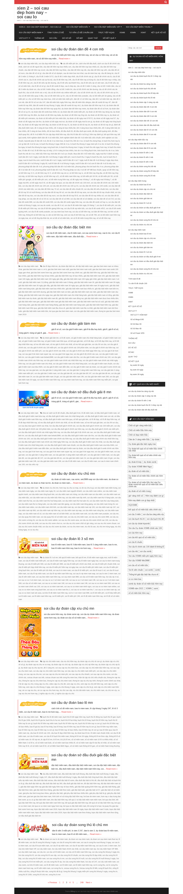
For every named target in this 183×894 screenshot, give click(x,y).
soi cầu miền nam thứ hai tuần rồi (75, 501)
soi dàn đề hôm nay (99, 212)
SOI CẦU (53, 38)
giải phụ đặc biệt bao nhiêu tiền (76, 793)
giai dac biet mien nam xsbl (58, 269)
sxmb (157, 570)
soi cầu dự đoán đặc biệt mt (141, 194)
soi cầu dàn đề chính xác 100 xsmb (93, 186)
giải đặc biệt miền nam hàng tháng (44, 305)
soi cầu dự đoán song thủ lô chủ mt (144, 220)
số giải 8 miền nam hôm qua (56, 341)
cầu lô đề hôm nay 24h (62, 80)
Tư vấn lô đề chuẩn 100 (81, 32)
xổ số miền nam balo (43, 743)
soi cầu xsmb (145, 551)
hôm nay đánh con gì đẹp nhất (141, 500)
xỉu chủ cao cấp (66, 690)
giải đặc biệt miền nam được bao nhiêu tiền (101, 298)
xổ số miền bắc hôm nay (138, 593)
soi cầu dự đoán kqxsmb (139, 523)
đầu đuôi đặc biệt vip (33, 783)
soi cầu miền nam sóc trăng (66, 494)
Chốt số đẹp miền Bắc (138, 435)
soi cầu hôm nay (135, 533)
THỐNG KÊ (39, 38)
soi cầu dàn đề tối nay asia (75, 192)
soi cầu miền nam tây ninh (76, 498)
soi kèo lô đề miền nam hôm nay (55, 593)
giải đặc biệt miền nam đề (48, 298)
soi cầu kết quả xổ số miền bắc (141, 537)
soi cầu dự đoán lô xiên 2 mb (141, 153)
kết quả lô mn (81, 558)
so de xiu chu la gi (86, 488)
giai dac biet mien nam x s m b (35, 269)
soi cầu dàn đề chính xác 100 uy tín (64, 186)
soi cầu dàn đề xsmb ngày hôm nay (68, 202)
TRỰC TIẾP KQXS (106, 32)
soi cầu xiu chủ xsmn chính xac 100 (94, 520)
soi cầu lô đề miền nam (71, 461)
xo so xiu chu (33, 530)
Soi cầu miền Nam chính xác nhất (65, 849)
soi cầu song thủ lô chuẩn (68, 855)
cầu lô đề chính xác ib (103, 76)
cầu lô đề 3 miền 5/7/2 (45, 76)
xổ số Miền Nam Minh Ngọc (58, 746)
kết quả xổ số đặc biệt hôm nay (101, 803)
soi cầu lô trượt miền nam (39, 846)
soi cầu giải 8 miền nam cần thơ (66, 357)
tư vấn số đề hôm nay (54, 215)
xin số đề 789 (91, 215)
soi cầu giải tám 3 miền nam (45, 373)
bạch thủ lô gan (110, 717)
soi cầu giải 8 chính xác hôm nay (102, 348)
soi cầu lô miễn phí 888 (53, 564)
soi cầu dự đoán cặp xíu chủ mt (142, 189)
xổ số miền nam (77, 740)
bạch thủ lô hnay (84, 720)
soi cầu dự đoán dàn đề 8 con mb (143, 116)
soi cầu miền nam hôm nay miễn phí (97, 380)
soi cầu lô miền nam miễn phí (34, 561)
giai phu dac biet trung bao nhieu (36, 793)
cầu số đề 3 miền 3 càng (86, 86)
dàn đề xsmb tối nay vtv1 (71, 105)
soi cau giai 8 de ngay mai (62, 354)
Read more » (64, 59)
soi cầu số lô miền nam (56, 852)
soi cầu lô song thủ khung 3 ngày (43, 842)
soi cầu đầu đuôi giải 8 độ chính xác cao (77, 432)
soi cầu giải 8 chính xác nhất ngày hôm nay (83, 351)
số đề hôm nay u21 (51, 176)
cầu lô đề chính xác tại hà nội (40, 80)
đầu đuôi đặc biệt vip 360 (52, 783)
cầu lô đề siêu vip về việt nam (92, 83)
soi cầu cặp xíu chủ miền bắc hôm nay (94, 668)
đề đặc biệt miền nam (84, 266)
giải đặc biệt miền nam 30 (84, 282)
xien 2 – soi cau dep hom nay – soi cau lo (33, 12)
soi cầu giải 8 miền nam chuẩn (100, 364)
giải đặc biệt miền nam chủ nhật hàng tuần (70, 295)
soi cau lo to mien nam (62, 570)
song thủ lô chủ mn (40, 875)
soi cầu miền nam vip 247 (106, 507)
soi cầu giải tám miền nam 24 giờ (46, 377)
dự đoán (155, 439)
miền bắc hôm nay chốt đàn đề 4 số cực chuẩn (54, 154)
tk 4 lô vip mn (35, 740)
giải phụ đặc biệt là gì (97, 793)
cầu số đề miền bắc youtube (77, 96)
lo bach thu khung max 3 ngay (71, 147)
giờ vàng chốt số (135, 496)
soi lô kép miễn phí (112, 593)
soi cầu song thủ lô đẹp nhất (90, 855)
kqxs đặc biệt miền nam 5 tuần (97, 809)
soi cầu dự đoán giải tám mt (141, 198)
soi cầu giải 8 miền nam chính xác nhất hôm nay (63, 360)
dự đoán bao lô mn (82, 733)
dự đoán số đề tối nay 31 (59, 125)
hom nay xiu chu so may (68, 488)
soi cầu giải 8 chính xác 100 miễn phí (42, 348)
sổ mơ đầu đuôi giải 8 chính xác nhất (52, 423)
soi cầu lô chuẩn (135, 542)
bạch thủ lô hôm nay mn (68, 723)
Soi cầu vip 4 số (112, 577)
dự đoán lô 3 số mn (50, 558)
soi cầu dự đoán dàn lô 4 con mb (143, 134)
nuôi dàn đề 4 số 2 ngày (28, 157)
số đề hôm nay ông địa (93, 173)
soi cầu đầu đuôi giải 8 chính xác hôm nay (67, 429)
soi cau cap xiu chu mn (33, 674)
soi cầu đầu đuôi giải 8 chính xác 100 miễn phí (94, 426)
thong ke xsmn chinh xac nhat (108, 681)
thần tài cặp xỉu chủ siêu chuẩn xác (92, 677)
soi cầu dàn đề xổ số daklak (81, 199)
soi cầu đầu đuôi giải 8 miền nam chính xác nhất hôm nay (95, 439)
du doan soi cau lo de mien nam (55, 839)
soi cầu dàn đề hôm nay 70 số (47, 189)
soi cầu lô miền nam (89, 461)
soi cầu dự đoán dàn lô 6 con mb (143, 144)
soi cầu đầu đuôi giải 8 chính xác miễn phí (102, 429)
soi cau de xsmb (43, 205)
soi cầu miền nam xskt (78, 514)
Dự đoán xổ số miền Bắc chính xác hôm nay (145, 477)
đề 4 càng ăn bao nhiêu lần (65, 128)
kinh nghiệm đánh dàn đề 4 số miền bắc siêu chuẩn (80, 138)
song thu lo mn (55, 875)
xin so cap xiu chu (29, 690)
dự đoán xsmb (150, 462)
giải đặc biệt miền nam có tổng (100, 295)
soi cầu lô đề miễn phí (105, 205)
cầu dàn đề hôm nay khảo (56, 70)
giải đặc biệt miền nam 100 (94, 276)
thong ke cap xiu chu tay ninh (84, 681)
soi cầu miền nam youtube (98, 514)
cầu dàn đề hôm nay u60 (97, 70)
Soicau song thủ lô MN (88, 868)
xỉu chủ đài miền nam (81, 690)
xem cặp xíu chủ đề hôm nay (92, 684)
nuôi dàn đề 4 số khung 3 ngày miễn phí (54, 157)
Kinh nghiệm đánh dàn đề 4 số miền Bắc (43, 138)
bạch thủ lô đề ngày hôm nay (74, 717)
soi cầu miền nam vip (65, 507)
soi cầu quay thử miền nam (29, 517)
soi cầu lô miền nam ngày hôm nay (60, 561)
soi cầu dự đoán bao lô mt (140, 185)
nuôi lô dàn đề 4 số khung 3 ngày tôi (33, 163)
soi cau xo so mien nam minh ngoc (78, 587)
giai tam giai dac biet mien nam (39, 796)
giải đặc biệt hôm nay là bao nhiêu (40, 276)
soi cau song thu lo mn (55, 858)
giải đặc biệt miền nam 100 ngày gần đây (47, 279)
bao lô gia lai (35, 727)
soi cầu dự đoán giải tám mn (73, 323)
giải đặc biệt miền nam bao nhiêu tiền (50, 289)
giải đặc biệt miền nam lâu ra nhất (79, 308)
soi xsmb (149, 570)
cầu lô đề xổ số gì (38, 86)
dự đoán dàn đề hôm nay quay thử (47, 109)
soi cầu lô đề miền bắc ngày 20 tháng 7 (80, 205)
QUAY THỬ (93, 38)
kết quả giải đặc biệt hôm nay (76, 803)
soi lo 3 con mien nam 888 (79, 593)
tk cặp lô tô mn (46, 740)
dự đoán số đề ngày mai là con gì (79, 122)
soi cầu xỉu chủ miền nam (78, 517)
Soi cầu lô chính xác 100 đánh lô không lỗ (146, 547)
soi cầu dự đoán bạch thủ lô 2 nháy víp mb (145, 405)
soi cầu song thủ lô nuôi (74, 858)
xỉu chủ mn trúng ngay (105, 527)
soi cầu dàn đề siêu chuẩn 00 (71, 189)
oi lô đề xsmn (65, 338)
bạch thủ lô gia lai (38, 720)
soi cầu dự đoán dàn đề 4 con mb (77, 49)
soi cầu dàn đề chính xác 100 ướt (35, 186)
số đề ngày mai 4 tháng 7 (80, 180)
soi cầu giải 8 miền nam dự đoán (83, 367)
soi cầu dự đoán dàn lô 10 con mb (143, 130)
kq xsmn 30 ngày (137, 374)
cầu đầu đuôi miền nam (52, 774)
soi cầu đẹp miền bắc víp (107, 27)
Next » (89, 882)
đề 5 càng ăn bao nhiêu (36, 131)
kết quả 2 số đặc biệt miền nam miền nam (85, 800)
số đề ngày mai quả (54, 183)
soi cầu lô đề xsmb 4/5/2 (95, 208)
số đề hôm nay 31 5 (43, 173)
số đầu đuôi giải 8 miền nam (105, 413)
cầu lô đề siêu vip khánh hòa (68, 83)
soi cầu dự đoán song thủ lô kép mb (144, 171)
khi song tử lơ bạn (94, 806)
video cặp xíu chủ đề (57, 684)
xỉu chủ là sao (90, 527)
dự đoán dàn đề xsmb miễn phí (73, 112)
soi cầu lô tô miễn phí (80, 570)
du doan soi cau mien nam (79, 839)
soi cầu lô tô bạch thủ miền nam (56, 736)
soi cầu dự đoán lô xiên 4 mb (141, 162)
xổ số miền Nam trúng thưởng (108, 746)
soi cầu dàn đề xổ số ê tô (104, 199)
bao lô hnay (58, 727)
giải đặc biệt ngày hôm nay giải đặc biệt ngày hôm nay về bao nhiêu (47, 787)
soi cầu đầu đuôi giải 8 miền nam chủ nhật (85, 442)
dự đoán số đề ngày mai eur (54, 122)
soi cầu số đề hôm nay (81, 212)
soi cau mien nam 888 (70, 577)
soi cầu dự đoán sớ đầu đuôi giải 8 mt (145, 208)
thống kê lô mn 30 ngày (79, 736)
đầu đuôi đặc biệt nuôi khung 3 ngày (62, 777)
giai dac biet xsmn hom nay (41, 273)
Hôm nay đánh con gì (154, 496)
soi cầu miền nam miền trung (106, 488)
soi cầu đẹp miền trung (138, 27)
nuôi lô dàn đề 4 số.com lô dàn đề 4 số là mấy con (95, 163)
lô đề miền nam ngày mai (97, 558)
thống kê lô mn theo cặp (98, 736)
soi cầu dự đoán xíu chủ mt (141, 225)
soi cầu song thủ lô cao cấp (46, 855)
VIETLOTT (23, 38)
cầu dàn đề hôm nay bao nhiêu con (57, 67)
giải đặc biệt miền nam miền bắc (35, 311)
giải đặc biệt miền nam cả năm (59, 292)
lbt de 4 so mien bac (55, 141)
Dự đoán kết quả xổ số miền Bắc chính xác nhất (145, 450)
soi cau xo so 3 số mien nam (30, 580)
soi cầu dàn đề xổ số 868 (59, 199)
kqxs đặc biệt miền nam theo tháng (77, 813)
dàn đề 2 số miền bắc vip (102, 99)
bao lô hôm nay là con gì (86, 727)
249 (82, 882)
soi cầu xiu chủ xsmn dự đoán (54, 527)
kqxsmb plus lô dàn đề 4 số (35, 141)
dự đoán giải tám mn (51, 338)
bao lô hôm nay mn (26, 730)
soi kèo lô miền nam (35, 865)
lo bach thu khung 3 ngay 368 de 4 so (54, 144)
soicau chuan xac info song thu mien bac (61, 677)
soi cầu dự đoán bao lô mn (72, 703)
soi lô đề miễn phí (97, 593)
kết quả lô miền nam (67, 558)
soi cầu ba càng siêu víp (153, 514)
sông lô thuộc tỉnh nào (39, 871)
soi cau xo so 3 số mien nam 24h (82, 580)
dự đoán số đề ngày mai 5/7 (105, 118)
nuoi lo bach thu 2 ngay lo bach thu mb (86, 157)
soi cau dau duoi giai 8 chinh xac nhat (33, 426)
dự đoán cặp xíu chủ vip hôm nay (84, 665)
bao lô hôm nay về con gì (89, 730)
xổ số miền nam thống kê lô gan (82, 746)
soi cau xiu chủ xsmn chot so (50, 523)
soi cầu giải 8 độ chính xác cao (86, 354)
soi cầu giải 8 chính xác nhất (54, 351)
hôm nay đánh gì (96, 134)
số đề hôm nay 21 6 (26, 173)
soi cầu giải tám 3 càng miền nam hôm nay (83, 370)
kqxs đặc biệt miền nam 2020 (45, 809)
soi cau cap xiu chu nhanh (79, 674)
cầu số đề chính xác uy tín (107, 93)
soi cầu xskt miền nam (107, 862)
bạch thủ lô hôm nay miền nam (45, 723)
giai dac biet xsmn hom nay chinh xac (68, 273)
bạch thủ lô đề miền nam (52, 717)
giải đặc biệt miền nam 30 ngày (107, 282)
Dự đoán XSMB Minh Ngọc (140, 467)
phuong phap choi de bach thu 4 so (89, 167)
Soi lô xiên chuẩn (135, 570)
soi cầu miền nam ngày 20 (45, 491)
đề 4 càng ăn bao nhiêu (43, 128)
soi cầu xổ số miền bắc (138, 565)
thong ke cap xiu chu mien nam (59, 681)
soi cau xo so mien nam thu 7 (82, 590)
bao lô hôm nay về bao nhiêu (66, 730)
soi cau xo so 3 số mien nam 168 (55, 580)
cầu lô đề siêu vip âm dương (45, 83)
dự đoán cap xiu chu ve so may (38, 665)
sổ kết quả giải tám (75, 341)
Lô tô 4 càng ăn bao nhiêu (63, 150)
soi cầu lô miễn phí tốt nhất (41, 570)
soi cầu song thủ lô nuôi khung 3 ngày (100, 858)
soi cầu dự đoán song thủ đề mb (143, 166)
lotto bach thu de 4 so (106, 150)
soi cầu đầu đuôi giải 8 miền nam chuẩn (60, 445)
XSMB (122, 32)
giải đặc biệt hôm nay (92, 273)
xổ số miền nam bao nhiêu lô (64, 743)
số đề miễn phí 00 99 (89, 176)
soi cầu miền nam (44, 849)
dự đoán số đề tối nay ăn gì (102, 125)
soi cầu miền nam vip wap (71, 510)
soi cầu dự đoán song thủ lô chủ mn (80, 825)
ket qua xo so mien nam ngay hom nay (47, 806)
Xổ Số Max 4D (136, 329)
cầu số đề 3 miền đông (46, 89)
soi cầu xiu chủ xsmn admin (47, 520)
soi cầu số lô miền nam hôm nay (92, 577)
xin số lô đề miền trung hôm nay (83, 218)
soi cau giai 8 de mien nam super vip (36, 354)
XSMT (143, 32)
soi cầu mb (133, 551)
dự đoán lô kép (135, 462)
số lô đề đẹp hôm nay (103, 341)
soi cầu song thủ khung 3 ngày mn (105, 852)
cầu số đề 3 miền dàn (105, 86)
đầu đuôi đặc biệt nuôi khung (73, 774)
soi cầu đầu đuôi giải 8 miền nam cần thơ (78, 436)
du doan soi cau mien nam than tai (104, 839)
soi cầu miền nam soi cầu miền (90, 494)
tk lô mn (56, 740)
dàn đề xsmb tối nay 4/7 (101, 102)
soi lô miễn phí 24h (72, 596)
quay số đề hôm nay (110, 170)
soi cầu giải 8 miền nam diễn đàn (56, 367)
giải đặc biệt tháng (109, 787)
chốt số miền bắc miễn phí (62, 99)
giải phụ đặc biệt (56, 793)
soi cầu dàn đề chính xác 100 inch (76, 183)
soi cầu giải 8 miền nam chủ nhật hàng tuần (70, 364)
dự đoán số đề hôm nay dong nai (99, 112)
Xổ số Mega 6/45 (137, 319)
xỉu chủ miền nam (97, 690)
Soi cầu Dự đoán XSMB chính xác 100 (145, 528)
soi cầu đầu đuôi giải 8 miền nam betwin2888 (43, 436)
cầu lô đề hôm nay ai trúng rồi (84, 80)
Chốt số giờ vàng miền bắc (140, 425)
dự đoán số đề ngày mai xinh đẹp (35, 125)
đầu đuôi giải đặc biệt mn (73, 783)
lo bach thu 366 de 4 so (73, 141)
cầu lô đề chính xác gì (84, 76)
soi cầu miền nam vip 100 (85, 507)
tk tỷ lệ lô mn (65, 740)
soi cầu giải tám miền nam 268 (97, 377)
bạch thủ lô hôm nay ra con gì (90, 723)
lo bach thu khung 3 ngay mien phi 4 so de (87, 144)
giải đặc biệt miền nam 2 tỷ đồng (35, 282)
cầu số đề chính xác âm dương (85, 89)
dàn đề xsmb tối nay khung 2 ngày (46, 105)
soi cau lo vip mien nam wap (84, 574)
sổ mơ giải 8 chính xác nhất (61, 344)
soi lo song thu (99, 865)
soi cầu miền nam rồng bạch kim (41, 494)
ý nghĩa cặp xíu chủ (46, 694)
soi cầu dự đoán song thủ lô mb (142, 176)
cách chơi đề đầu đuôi (87, 64)
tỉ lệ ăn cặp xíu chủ (26, 684)
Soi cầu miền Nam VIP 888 (107, 849)
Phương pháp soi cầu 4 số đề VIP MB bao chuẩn (82, 170)
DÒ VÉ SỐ (66, 38)
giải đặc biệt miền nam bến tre (107, 289)
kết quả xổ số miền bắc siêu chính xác (144, 510)
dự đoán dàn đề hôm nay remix (74, 109)
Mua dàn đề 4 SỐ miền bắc (84, 154)
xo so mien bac (135, 579)
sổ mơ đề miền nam (41, 344)
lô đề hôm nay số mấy (43, 150)
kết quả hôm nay (110, 134)
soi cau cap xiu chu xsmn (100, 674)
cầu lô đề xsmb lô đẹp (55, 86)
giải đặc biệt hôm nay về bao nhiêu (69, 276)
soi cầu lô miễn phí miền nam (90, 567)
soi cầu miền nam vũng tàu (93, 510)
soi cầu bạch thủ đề (155, 519)
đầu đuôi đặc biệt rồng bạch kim (90, 777)
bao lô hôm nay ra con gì (44, 730)
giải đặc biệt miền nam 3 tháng (61, 282)
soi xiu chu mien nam (75, 527)
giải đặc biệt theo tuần (61, 790)
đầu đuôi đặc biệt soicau (43, 780)
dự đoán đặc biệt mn (67, 266)
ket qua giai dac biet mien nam (61, 311)
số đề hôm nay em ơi (60, 173)
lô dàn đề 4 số (28, 150)
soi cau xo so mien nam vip (106, 590)
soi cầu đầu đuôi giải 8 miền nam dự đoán (66, 448)
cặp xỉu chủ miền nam (51, 661)
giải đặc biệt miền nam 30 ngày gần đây (34, 286)
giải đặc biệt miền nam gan (29, 302)
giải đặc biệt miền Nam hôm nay (98, 305)
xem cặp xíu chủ (73, 684)
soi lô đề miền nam (51, 865)
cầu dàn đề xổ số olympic (52, 73)
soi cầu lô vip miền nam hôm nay (59, 574)
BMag (72, 891)
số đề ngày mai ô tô (37, 183)
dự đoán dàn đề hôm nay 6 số (93, 105)
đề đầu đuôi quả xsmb (82, 131)
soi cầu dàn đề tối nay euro (45, 196)
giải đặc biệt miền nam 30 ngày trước (94, 286)
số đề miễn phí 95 (105, 176)
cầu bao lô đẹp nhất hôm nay (62, 733)
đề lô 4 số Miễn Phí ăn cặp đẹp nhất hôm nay (48, 134)
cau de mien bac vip (92, 73)
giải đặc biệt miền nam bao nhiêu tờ (80, 289)
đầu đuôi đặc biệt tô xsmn (64, 780)
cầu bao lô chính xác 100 (40, 733)
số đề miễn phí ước (40, 180)
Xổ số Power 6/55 (137, 333)
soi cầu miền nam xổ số (32, 514)
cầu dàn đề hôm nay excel (34, 70)
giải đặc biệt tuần (78, 790)
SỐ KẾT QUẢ (108, 38)
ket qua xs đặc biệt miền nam (74, 806)
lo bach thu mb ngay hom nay (95, 147)
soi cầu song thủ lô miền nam (34, 858)
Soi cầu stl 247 (91, 862)
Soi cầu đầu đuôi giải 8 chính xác (62, 426)
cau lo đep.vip (70, 86)
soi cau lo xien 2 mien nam (106, 574)
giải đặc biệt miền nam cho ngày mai (38, 295)
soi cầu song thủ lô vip (53, 862)
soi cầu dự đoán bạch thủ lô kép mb (144, 93)
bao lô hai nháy (47, 727)
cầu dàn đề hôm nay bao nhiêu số (85, 67)
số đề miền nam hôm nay (70, 176)
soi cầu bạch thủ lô (136, 519)
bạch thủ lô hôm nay (100, 720)
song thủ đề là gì (55, 871)
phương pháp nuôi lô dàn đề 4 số (48, 170)
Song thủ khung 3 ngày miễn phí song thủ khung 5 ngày (85, 871)
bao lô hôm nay (70, 727)
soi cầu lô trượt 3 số (98, 570)
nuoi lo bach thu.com (31, 160)
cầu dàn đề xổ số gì (33, 73)
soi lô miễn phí (58, 596)
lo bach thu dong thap (92, 141)
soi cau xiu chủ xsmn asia (69, 520)
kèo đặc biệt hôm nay (59, 800)
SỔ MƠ (79, 38)
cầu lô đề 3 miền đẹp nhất (65, 76)
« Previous (52, 882)
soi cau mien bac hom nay (61, 212)
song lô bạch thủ (105, 868)
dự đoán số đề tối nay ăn (80, 125)
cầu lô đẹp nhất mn (50, 266)
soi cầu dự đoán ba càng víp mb (143, 84)
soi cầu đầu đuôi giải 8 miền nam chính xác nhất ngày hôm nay (43, 442)
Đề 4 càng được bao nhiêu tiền (89, 128)
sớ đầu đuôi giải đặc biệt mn (30, 816)
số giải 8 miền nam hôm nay (33, 341)
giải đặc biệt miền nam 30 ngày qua (65, 286)
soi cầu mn (114, 514)
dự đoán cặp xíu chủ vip (60, 665)
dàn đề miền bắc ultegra (81, 102)
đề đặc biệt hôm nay (92, 783)
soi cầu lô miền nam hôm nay (48, 380)
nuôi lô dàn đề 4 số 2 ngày (51, 160)
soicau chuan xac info (35, 677)
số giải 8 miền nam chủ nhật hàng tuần (86, 338)
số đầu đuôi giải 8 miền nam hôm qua (57, 419)
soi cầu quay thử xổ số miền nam (54, 517)
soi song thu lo (57, 868)
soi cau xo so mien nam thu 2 (58, 590)
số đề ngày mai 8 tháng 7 (101, 180)
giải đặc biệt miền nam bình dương (32, 292)
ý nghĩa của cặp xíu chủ (64, 694)
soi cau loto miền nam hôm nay (48, 577)
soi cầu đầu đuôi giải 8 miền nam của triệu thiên (95, 445)
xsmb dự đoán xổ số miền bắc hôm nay (145, 584)
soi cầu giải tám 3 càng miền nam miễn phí (70, 455)
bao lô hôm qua (106, 730)
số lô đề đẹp (89, 341)
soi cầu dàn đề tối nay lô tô (67, 196)
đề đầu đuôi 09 (67, 131)
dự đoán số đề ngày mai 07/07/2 (80, 118)
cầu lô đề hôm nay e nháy (107, 80)
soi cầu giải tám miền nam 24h (72, 377)
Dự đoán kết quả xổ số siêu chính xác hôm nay (144, 456)
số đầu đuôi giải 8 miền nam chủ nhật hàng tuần (65, 416)
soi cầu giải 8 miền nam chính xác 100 (95, 357)
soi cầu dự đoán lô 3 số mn (72, 539)
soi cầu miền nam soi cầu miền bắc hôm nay (47, 498)
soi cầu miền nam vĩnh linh (45, 507)
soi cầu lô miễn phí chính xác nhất (77, 564)
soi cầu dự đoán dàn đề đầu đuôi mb (144, 125)
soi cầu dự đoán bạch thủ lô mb (142, 98)
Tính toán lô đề (55, 32)
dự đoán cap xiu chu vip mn (32, 668)
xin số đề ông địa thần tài (39, 218)
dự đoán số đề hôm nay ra (98, 115)
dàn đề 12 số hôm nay (82, 99)
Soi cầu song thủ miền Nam (73, 862)
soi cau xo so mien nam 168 (53, 583)
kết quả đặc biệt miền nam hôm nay (50, 803)
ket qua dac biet (108, 800)
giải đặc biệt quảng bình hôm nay (88, 787)
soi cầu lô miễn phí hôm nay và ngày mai (62, 567)
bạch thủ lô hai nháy (69, 720)
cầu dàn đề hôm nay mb (76, 70)
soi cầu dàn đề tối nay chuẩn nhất (100, 192)
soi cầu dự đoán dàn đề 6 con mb (143, 111)
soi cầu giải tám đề (64, 373)
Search (158, 48)
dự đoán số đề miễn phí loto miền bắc (51, 118)
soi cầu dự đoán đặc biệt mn (68, 227)
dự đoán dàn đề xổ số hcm (97, 109)
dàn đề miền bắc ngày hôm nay (58, 102)
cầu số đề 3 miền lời (64, 89)
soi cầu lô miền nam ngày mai (86, 561)
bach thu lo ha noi (53, 720)
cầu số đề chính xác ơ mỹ (36, 93)
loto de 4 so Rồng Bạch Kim (85, 150)
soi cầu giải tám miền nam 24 (74, 458)
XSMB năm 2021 (135, 588)
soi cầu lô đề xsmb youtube (39, 212)
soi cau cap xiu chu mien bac (66, 668)
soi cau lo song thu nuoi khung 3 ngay (96, 842)
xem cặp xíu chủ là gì (84, 687)
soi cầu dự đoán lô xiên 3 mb (141, 157)
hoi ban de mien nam (92, 796)
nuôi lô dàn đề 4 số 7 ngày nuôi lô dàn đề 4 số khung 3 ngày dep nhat (90, 160)
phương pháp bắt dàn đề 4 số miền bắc (58, 167)
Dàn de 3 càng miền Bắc (139, 439)
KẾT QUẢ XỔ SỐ (158, 32)
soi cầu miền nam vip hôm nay (48, 510)
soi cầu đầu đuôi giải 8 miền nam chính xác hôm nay (51, 439)
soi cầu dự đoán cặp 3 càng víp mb (144, 102)
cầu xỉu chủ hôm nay (69, 661)
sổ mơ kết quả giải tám (82, 344)
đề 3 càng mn (49, 668)
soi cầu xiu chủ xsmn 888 (99, 517)
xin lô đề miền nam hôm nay (92, 596)
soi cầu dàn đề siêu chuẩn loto (96, 189)
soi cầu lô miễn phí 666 (34, 564)
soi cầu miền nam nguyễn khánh (69, 491)
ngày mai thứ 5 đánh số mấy (107, 154)
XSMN (133, 32)
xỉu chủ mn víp (111, 690)
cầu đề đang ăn (107, 73)
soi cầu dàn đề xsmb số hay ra (95, 202)
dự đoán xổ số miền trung (139, 491)
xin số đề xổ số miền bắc (60, 218)
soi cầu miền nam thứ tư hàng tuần (32, 504)
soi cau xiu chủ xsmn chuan (105, 523)
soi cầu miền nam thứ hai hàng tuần (47, 501)
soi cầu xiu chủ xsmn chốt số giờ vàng (78, 523)
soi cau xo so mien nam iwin (52, 587)
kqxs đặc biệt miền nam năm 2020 (48, 813)
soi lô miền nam (25, 596)
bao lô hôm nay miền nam (107, 727)
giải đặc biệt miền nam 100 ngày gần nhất (80, 279)
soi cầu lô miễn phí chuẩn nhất (104, 564)
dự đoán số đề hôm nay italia (49, 115)
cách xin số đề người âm (32, 67)
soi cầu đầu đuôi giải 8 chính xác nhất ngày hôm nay (39, 432)
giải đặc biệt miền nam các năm (84, 292)
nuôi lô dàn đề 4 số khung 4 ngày (61, 163)
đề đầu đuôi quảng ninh (101, 131)
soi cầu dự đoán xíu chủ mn (73, 473)
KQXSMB (132, 505)
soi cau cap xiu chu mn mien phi (55, 674)
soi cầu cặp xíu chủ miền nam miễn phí (80, 671)
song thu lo (113, 871)
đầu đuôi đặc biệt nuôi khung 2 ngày (100, 774)
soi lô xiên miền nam (42, 868)
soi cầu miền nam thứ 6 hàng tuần (100, 498)
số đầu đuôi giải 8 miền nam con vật (99, 416)
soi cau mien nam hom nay (71, 380)
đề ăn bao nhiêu (53, 131)
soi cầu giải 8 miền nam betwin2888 (39, 357)
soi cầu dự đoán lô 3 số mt (140, 203)
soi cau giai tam (32, 370)
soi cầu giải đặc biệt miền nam (86, 311)
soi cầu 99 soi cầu (99, 344)
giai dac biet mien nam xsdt (81, 269)
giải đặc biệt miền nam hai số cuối (90, 302)
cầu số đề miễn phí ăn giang (100, 96)
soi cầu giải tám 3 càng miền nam (52, 370)
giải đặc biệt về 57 (93, 790)
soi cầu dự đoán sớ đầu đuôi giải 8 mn (81, 392)
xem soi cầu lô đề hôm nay (74, 215)
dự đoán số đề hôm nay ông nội (74, 115)
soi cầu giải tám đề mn (101, 373)
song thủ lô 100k (25, 875)
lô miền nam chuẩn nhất (100, 733)
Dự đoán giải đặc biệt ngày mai (142, 444)
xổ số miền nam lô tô (38, 746)
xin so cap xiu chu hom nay (48, 690)
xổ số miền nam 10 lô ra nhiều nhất (99, 740)
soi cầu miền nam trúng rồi (104, 504)
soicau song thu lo (71, 868)
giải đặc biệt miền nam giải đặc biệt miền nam (58, 302)
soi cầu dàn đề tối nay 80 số (52, 192)
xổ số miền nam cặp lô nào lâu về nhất (91, 743)
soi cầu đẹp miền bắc (77, 27)
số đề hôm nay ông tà (34, 176)
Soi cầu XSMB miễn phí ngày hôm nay (145, 556)
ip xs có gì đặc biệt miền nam (38, 800)
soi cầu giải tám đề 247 (82, 373)
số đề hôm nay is (76, 173)
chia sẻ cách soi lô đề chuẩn (54, 413)
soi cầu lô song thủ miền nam (68, 842)
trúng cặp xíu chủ (41, 684)
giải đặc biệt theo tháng (43, 790)
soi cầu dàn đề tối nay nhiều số (91, 196)
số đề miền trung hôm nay (59, 180)
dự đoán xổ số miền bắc (138, 471)
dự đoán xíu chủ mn (50, 488)
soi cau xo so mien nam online (104, 587)
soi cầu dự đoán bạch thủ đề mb (143, 89)
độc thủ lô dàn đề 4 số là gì (78, 134)
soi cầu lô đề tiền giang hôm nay (50, 208)
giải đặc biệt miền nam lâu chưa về (51, 308)
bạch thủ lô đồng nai (95, 717)
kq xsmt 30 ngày (136, 370)
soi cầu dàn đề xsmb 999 (43, 202)
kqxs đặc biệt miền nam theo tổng (105, 813)
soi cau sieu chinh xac (109, 891)
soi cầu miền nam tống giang (81, 504)
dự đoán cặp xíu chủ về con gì (90, 661)
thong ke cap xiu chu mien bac (34, 681)
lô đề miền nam (87, 413)
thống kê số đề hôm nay (35, 215)
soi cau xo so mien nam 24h (76, 583)
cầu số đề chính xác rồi (86, 93)
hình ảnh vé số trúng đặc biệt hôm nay (67, 796)
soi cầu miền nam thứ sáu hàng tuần (104, 501)
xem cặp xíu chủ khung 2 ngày (38, 687)
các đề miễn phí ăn (70, 64)
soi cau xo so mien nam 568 (100, 583)
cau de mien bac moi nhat (73, 73)
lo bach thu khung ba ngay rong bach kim (42, 147)
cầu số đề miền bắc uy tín (54, 96)
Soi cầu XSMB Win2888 (138, 560)
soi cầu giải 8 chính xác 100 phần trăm (73, 348)
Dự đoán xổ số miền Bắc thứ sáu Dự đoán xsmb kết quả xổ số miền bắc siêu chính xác (145, 484)
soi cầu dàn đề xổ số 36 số (37, 199)
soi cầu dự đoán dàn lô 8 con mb (143, 148)
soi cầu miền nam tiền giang (58, 504)
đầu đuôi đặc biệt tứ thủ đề (85, 780)
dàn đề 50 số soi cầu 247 (35, 102)
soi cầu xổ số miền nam (32, 583)
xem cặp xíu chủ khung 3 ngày (63, 687)
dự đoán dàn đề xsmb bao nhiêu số (45, 112)
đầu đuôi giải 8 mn (73, 413)
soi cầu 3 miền (134, 514)
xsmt (156, 588)
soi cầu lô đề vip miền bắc (74, 208)
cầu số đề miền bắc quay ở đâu (31, 96)
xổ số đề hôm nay (104, 218)
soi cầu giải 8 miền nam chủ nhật (39, 364)
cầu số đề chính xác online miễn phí (62, 93)
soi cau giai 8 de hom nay (32, 452)
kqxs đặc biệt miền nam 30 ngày (71, 809)
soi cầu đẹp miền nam (30, 32)
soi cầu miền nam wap (27, 852)
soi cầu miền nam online (92, 491)
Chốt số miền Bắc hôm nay (140, 430)
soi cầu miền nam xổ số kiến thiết (55, 514)
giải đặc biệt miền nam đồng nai (71, 298)
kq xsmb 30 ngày (137, 365)
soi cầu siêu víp (32, 464)
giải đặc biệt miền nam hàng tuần (72, 305)
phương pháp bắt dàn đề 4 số (30, 167)
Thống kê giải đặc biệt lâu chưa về (143, 574)
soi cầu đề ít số (57, 205)
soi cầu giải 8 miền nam (104, 452)
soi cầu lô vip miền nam (36, 574)
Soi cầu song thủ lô (26, 855)
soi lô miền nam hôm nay (41, 596)
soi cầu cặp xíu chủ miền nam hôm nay (48, 671)
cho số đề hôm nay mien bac (39, 99)
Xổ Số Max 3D (136, 324)
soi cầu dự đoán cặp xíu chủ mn (69, 608)
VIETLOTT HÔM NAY (138, 315)
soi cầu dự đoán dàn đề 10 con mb (144, 121)
